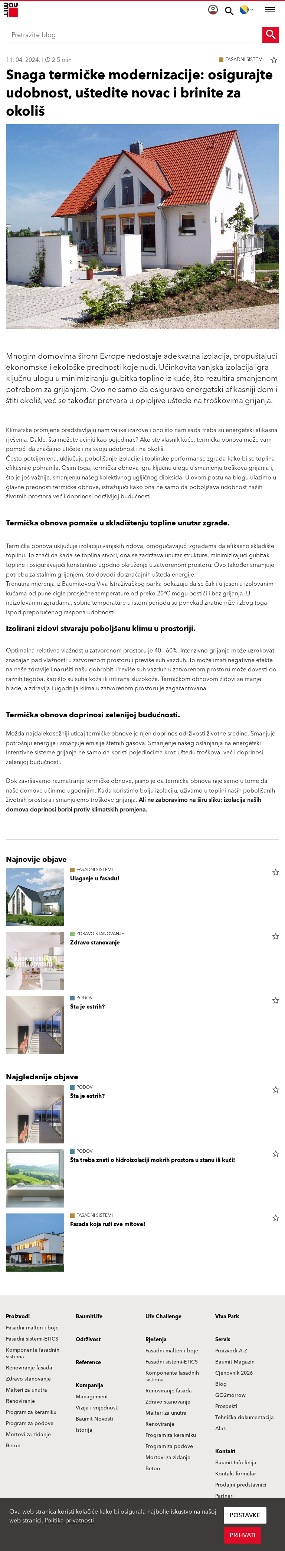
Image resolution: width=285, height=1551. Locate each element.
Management (92, 1396)
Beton (13, 1445)
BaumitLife (89, 1316)
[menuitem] (213, 9)
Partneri (224, 1496)
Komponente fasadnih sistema (32, 1353)
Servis (222, 1339)
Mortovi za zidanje (28, 1434)
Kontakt (225, 1451)
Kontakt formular (235, 1473)
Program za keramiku (31, 1412)
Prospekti (226, 1406)
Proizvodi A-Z (231, 1350)
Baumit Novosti (94, 1419)
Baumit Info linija (235, 1462)
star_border (273, 60)
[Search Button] (270, 35)
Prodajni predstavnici (240, 1485)
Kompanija (89, 1385)
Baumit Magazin (235, 1362)
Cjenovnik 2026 (234, 1373)
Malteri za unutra (26, 1390)
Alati (221, 1428)
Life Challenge (163, 1316)
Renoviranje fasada (29, 1368)
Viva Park (227, 1316)
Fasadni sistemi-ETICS (32, 1339)
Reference (88, 1362)
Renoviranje (20, 1401)
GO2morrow (230, 1395)
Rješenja (156, 1339)
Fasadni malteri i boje (32, 1328)
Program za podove (29, 1423)
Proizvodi (18, 1316)
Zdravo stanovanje (28, 1379)
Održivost (88, 1339)
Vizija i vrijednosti (97, 1408)
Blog (221, 1384)
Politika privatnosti (69, 1520)
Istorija (84, 1430)
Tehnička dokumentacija (244, 1417)
